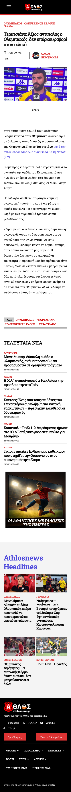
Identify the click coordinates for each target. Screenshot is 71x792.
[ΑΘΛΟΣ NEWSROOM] (36, 55)
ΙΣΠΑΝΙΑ (8, 424)
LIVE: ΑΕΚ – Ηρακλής (51, 664)
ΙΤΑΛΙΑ (8, 26)
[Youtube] (42, 723)
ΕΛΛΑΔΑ (8, 396)
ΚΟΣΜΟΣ (8, 377)
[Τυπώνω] (60, 117)
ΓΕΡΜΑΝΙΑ (42, 596)
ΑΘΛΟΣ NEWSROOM (49, 55)
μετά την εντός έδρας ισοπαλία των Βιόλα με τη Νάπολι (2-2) (35, 152)
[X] (18, 117)
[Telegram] (44, 117)
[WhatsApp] (27, 117)
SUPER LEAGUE (13, 659)
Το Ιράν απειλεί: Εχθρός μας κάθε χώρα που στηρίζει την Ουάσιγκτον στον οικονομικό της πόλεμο (34, 455)
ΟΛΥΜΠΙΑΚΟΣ (13, 23)
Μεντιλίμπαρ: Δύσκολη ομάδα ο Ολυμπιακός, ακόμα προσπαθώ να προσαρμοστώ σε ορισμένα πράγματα (33, 360)
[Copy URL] (52, 117)
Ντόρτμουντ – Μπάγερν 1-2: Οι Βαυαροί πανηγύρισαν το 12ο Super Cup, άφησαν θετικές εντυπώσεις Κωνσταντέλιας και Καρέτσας (51, 614)
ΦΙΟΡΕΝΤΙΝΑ (46, 320)
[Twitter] (24, 723)
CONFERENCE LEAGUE (39, 23)
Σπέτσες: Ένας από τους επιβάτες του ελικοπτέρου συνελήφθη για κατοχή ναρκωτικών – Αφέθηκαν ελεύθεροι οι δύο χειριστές (34, 406)
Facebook (13, 722)
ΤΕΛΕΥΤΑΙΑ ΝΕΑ (23, 343)
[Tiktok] (4, 728)
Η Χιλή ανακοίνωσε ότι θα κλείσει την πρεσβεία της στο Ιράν (33, 382)
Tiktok (11, 728)
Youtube (50, 722)
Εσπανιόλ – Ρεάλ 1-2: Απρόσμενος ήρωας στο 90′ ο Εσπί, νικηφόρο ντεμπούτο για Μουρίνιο (35, 431)
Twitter (32, 722)
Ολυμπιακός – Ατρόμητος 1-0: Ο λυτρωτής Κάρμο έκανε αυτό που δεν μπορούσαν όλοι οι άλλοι (17, 674)
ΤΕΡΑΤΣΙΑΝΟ (47, 324)
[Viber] (35, 117)
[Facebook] (10, 117)
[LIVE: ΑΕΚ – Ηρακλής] (51, 646)
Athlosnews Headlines (23, 562)
